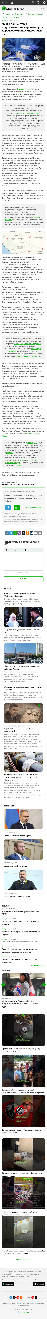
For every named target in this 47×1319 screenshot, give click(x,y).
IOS (35, 443)
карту (12, 118)
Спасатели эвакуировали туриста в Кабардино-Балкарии (19, 594)
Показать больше (23, 1260)
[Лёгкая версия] (12, 3)
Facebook (15, 460)
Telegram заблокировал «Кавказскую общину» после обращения (22, 1131)
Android (30, 443)
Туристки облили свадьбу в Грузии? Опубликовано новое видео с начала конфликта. (23, 1091)
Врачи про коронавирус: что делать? (27, 344)
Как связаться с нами (20, 1280)
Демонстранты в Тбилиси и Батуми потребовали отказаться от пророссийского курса (21, 1003)
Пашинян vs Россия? (35, 14)
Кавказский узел (23, 89)
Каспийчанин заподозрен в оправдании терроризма (19, 960)
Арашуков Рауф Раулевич (15, 865)
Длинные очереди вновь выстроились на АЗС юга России (22, 667)
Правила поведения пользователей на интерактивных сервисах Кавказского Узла (23, 1304)
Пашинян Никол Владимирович (18, 835)
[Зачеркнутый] (20, 550)
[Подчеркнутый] (15, 550)
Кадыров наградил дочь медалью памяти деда (22, 631)
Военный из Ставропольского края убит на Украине (23, 688)
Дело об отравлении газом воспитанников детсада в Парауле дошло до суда (20, 950)
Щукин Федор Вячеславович (17, 896)
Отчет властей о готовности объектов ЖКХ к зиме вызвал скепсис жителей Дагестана (21, 777)
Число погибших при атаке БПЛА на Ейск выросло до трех (21, 922)
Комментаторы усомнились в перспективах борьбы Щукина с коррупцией (18, 728)
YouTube (19, 465)
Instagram (24, 460)
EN (7, 2)
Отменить (24, 579)
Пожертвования (40, 1280)
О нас (3, 1280)
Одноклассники (11, 463)
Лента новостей (15, 17)
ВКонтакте (33, 460)
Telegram (9, 453)
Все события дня (38, 966)
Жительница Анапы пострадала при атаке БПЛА (20, 912)
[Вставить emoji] (26, 550)
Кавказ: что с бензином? (13, 14)
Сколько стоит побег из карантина (29, 356)
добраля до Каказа (26, 113)
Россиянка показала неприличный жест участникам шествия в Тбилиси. (19, 1213)
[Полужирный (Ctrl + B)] (6, 550)
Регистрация (23, 572)
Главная (4, 17)
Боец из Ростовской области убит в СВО (20, 941)
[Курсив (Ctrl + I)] (11, 550)
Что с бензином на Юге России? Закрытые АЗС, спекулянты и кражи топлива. (23, 1252)
